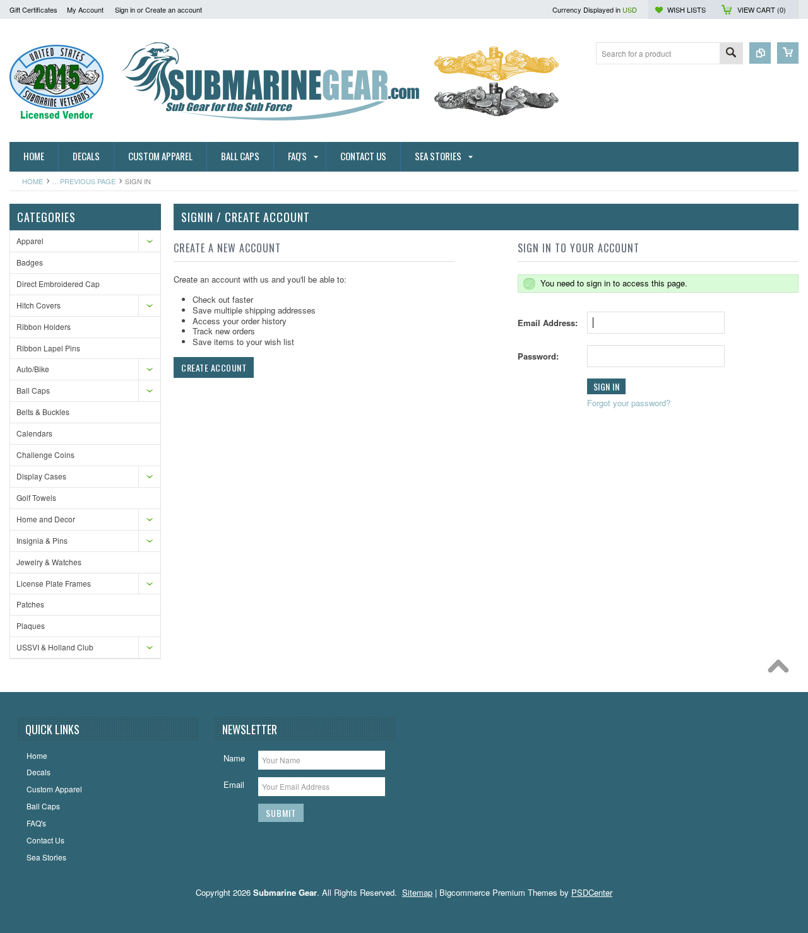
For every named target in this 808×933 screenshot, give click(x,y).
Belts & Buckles (42, 411)
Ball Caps (33, 390)
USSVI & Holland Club (54, 647)
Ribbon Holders (43, 326)
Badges (29, 262)
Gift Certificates (33, 9)
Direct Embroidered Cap (58, 283)
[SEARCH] (731, 54)
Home (32, 181)
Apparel (30, 240)
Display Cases (41, 476)
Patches (30, 604)
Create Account (213, 367)
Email (233, 784)
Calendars (34, 433)
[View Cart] (788, 53)
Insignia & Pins (42, 540)
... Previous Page (84, 181)
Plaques (30, 625)
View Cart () (761, 9)
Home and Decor (45, 518)
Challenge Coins (45, 454)
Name (234, 758)
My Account (85, 9)
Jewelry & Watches (48, 561)
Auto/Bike (32, 368)
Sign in (125, 9)
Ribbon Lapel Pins (48, 348)
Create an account (173, 9)
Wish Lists (686, 9)
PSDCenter (591, 892)
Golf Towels (36, 497)
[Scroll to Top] (781, 669)
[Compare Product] (760, 53)
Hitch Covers (38, 305)
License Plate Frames (53, 583)
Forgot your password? (628, 403)
